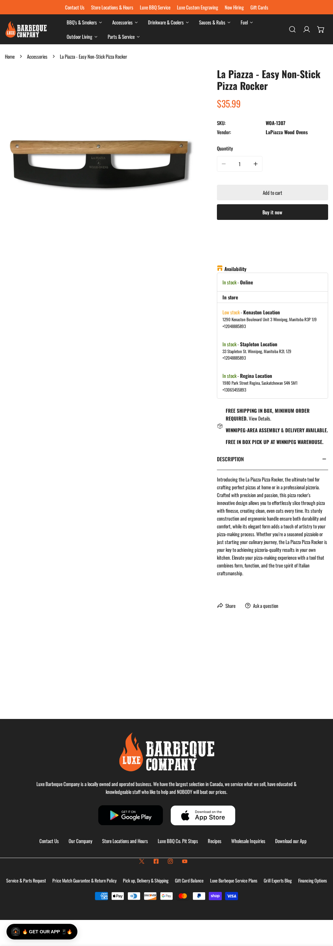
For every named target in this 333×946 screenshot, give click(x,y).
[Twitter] (142, 861)
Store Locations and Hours (125, 840)
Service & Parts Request (26, 880)
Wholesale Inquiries (248, 840)
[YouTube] (185, 861)
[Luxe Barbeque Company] (26, 29)
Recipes (214, 840)
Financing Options (312, 880)
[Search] (292, 29)
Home (10, 56)
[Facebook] (156, 861)
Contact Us (49, 840)
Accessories (37, 56)
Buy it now (272, 212)
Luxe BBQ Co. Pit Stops (178, 840)
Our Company (80, 840)
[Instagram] (170, 861)
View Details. (260, 418)
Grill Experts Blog (278, 880)
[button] (321, 29)
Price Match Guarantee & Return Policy (84, 880)
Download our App (291, 840)
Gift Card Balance (189, 880)
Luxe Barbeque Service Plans (233, 880)
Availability (235, 268)
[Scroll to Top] (321, 911)
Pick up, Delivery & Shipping (145, 880)
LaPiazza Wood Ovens (287, 132)
